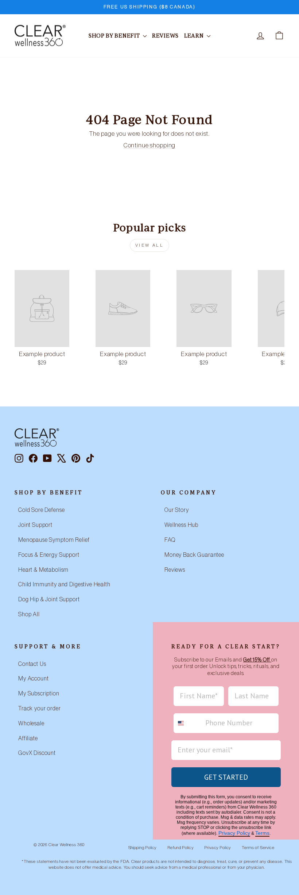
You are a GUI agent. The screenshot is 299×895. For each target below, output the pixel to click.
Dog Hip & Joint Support (49, 599)
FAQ (169, 540)
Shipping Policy (142, 847)
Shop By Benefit (115, 35)
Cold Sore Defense (41, 510)
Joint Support (35, 525)
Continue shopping (149, 145)
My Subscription (38, 694)
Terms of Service (258, 847)
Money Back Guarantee (194, 555)
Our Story (176, 510)
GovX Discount (37, 753)
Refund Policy (180, 847)
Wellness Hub (181, 525)
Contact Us (32, 664)
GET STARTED (226, 777)
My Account (33, 679)
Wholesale (31, 723)
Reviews (165, 35)
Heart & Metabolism (43, 570)
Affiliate (28, 738)
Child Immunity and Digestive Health (64, 584)
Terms (262, 833)
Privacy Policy (234, 833)
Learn (194, 35)
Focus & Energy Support (48, 555)
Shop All (29, 614)
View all (149, 245)
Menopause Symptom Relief (53, 540)
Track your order (39, 708)
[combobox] (188, 723)
